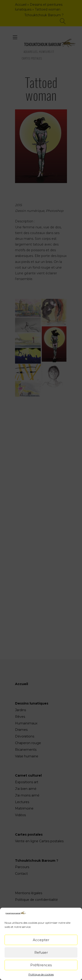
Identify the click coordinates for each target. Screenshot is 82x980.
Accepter (41, 940)
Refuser (41, 952)
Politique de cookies (41, 974)
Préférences (41, 965)
